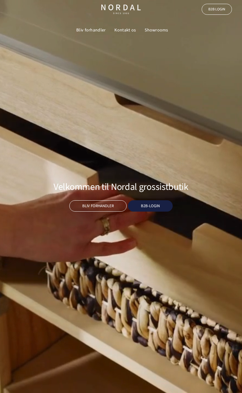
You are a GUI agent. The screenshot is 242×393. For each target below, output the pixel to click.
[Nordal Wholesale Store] (121, 9)
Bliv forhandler (91, 30)
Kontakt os (125, 30)
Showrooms (156, 30)
